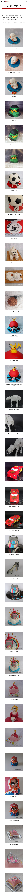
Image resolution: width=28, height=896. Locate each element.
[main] (14, 6)
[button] (1, 2)
